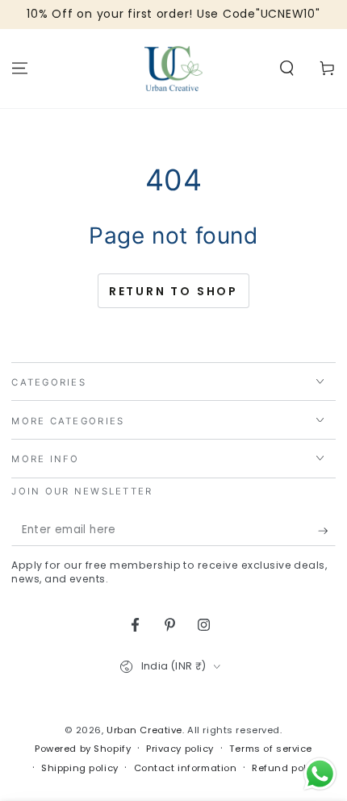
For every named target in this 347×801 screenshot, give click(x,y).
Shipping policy (80, 767)
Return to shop (173, 291)
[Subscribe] (327, 531)
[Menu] (20, 68)
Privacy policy (180, 748)
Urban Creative (144, 730)
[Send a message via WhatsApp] (320, 774)
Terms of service (270, 748)
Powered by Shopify (83, 748)
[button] (287, 68)
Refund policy (286, 767)
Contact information (185, 767)
